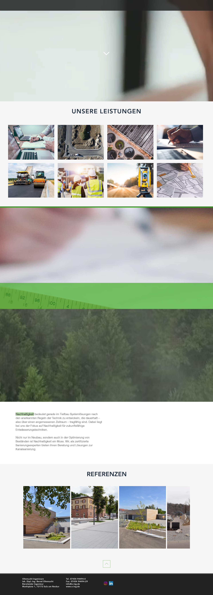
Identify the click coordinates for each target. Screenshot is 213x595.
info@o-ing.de (73, 584)
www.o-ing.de (73, 586)
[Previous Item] (27, 517)
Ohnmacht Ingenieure (33, 579)
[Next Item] (186, 517)
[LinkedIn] (111, 583)
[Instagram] (105, 583)
